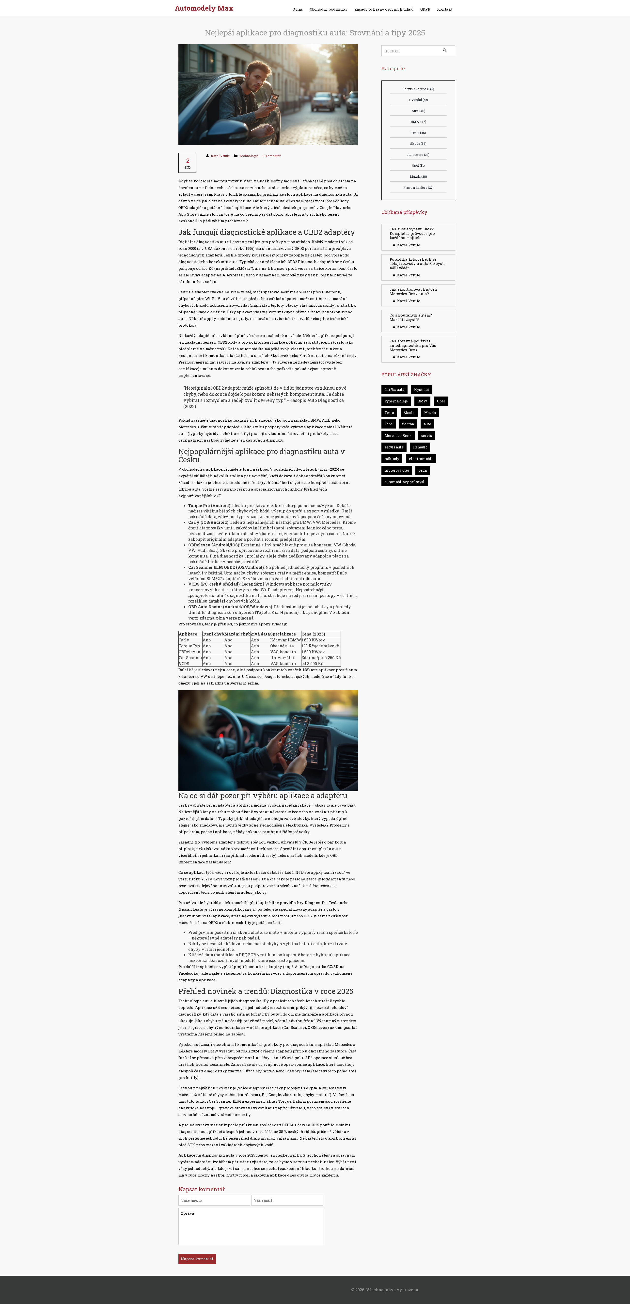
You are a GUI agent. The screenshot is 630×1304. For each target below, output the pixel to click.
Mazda (418, 176)
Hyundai (418, 99)
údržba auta (394, 389)
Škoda (418, 143)
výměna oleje (396, 401)
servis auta (394, 447)
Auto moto (418, 154)
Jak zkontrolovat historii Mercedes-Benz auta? (413, 291)
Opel (418, 165)
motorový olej (397, 470)
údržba (408, 424)
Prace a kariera (418, 187)
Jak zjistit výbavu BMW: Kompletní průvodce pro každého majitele (412, 233)
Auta (418, 111)
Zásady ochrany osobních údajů (384, 9)
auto (427, 424)
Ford (389, 424)
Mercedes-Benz (398, 435)
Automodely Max (204, 8)
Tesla (418, 132)
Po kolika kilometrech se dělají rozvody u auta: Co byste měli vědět (417, 263)
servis (426, 435)
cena (423, 470)
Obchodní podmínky (329, 9)
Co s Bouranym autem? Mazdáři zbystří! (411, 317)
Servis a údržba (418, 89)
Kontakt (444, 9)
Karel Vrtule (220, 156)
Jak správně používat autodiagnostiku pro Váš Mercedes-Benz (413, 345)
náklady (392, 458)
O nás (298, 9)
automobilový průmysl (405, 481)
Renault (420, 447)
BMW (418, 121)
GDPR (425, 9)
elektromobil (421, 458)
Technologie (249, 156)
